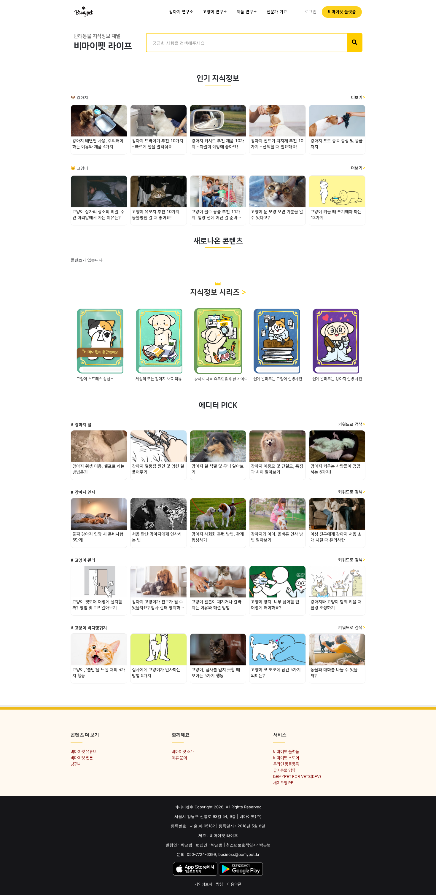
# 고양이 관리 (83, 560)
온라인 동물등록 (286, 764)
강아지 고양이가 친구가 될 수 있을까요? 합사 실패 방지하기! (157, 605)
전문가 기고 (277, 11)
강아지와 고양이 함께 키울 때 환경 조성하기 (336, 605)
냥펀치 (76, 764)
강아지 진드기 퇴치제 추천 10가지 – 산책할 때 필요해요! (277, 144)
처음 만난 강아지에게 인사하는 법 (157, 537)
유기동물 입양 (284, 770)
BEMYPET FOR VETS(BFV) (297, 776)
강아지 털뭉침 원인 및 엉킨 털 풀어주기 (158, 469)
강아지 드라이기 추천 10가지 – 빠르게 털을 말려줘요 (157, 144)
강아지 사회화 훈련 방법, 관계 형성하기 (218, 537)
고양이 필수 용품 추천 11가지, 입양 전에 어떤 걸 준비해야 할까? (216, 215)
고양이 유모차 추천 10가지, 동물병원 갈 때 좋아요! (156, 214)
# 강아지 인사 (83, 492)
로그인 (310, 11)
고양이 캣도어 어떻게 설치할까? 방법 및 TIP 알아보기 (97, 605)
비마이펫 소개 (183, 751)
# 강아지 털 (81, 424)
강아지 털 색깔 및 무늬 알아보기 (218, 469)
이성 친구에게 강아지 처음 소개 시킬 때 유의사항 (336, 537)
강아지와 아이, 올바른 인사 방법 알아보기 (277, 537)
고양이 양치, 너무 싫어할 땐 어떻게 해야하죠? (275, 605)
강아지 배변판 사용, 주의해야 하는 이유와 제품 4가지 (97, 144)
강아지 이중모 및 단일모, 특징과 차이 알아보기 (277, 469)
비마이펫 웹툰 (82, 758)
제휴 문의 (179, 758)
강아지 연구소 (181, 11)
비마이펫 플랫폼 (342, 11)
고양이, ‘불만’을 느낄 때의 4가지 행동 (98, 672)
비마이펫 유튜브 (83, 751)
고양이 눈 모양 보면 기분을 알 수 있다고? (277, 214)
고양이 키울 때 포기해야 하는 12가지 (336, 214)
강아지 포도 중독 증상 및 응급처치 (337, 144)
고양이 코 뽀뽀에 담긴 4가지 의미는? (276, 672)
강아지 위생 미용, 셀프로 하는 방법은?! (98, 469)
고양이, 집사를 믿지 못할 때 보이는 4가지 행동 (216, 672)
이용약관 (234, 884)
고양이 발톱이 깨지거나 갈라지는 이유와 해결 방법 (216, 605)
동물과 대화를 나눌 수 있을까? (334, 672)
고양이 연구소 (215, 11)
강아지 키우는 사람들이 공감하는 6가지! (335, 469)
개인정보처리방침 (209, 884)
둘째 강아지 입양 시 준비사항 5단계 (97, 537)
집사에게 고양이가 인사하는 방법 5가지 (156, 672)
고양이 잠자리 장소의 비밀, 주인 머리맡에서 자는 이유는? (98, 214)
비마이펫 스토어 (286, 758)
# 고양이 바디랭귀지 (89, 628)
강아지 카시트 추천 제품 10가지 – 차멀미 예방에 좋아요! (218, 144)
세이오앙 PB (283, 782)
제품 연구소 (247, 11)
